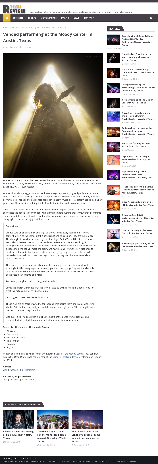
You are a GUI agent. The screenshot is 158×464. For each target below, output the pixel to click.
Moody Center (76, 353)
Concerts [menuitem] (18, 17)
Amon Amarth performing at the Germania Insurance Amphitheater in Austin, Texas (138, 115)
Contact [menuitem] (89, 17)
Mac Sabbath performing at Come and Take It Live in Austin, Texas (138, 72)
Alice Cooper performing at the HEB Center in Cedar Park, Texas (138, 245)
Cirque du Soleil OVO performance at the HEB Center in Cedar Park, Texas (138, 218)
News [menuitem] (76, 17)
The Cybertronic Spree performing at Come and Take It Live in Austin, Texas (138, 87)
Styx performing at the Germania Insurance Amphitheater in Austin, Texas (138, 174)
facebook (14, 369)
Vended (13, 27)
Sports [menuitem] (32, 17)
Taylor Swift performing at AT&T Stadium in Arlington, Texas (136, 159)
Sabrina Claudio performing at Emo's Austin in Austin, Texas (18, 434)
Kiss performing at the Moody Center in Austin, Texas (137, 101)
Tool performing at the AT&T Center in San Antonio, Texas (137, 232)
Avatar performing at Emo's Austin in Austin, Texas (136, 145)
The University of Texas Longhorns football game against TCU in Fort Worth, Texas (52, 436)
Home (5, 27)
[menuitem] (6, 18)
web (5, 369)
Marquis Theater (61, 356)
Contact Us (133, 461)
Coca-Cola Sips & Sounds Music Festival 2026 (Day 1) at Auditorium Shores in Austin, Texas (137, 40)
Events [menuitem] (65, 17)
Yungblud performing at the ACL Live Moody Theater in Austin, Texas (136, 57)
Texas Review (30, 458)
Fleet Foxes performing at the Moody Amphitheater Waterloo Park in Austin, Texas (138, 189)
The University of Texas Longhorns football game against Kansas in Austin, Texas (86, 436)
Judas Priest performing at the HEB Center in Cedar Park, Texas (138, 203)
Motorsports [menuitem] (49, 17)
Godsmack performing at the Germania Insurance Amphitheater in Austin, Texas (138, 131)
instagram (30, 369)
